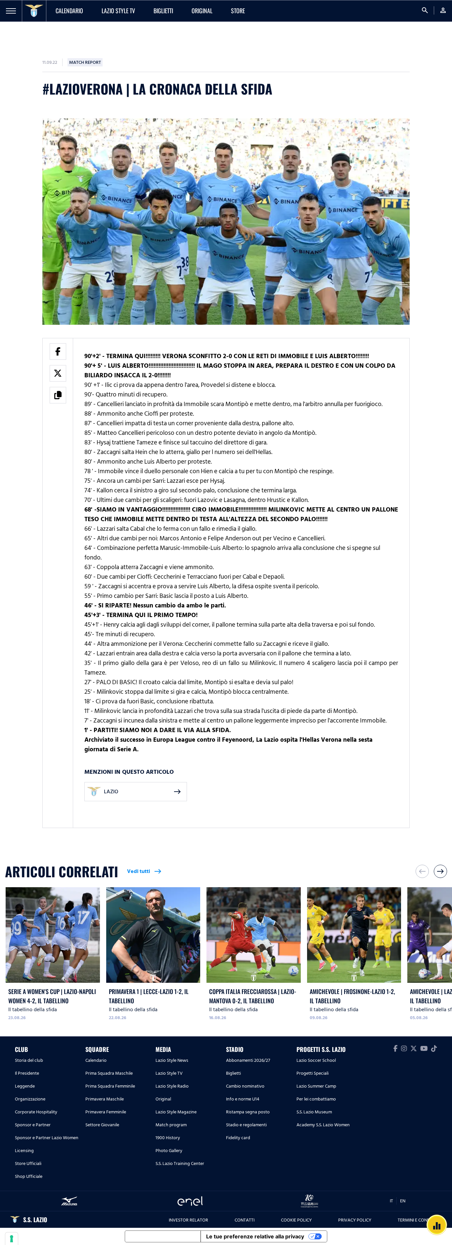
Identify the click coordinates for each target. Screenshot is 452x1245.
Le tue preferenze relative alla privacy (255, 1236)
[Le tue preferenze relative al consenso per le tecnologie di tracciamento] (11, 1238)
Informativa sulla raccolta (162, 1236)
